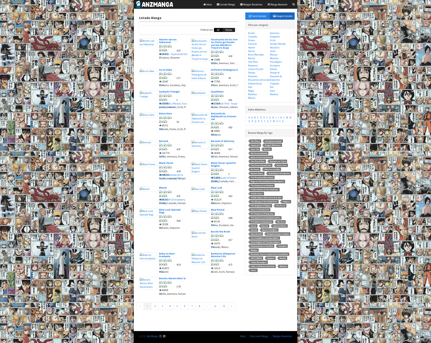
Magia (251, 90)
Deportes (275, 79)
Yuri (272, 87)
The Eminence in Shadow (262, 185)
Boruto (267, 149)
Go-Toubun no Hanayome (262, 214)
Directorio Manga (259, 336)
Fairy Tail (255, 149)
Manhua (274, 94)
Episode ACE (256, 234)
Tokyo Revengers (259, 262)
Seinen (273, 69)
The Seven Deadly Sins (261, 165)
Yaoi (250, 87)
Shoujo (251, 72)
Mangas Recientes (252, 4)
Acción (251, 33)
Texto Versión (258, 16)
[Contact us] (160, 336)
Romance (253, 65)
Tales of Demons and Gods (263, 266)
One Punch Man (258, 161)
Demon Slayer (257, 173)
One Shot (253, 61)
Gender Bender (278, 43)
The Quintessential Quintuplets (265, 218)
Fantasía (252, 43)
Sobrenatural (255, 83)
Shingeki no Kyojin (273, 141)
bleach (254, 230)
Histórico (274, 47)
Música (251, 97)
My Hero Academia (259, 153)
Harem (251, 47)
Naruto (264, 226)
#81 (161, 293)
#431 (161, 271)
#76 (212, 85)
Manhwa (252, 94)
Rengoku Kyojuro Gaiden (278, 234)
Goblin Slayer (257, 193)
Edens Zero (281, 165)
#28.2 (213, 63)
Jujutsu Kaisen (280, 226)
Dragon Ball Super (273, 145)
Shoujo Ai (274, 72)
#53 (212, 247)
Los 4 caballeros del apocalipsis (265, 238)
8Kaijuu (254, 250)
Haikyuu (286, 202)
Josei (272, 51)
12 (224, 306)
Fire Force (280, 206)
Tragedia (274, 83)
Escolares (275, 65)
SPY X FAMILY (256, 258)
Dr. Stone (255, 169)
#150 (161, 85)
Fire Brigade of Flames (261, 206)
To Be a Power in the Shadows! (264, 189)
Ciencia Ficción (255, 69)
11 (215, 306)
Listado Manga (227, 4)
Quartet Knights (269, 230)
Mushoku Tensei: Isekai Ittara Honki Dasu (269, 254)
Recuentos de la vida (259, 79)
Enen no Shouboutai (260, 210)
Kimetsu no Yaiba (272, 169)
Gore (272, 90)
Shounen (252, 76)
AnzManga (152, 336)
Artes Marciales (256, 54)
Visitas (228, 29)
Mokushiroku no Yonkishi (262, 246)
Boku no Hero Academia (261, 157)
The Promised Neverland (262, 177)
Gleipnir (270, 258)
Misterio (274, 58)
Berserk (281, 222)
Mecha (251, 58)
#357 (213, 203)
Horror (251, 51)
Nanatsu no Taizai (278, 161)
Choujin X (282, 246)
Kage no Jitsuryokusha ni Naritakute (267, 181)
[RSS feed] (164, 336)
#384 (161, 156)
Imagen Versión (284, 16)
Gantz (253, 270)
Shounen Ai (276, 76)
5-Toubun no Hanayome (261, 222)
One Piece (255, 141)
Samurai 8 (255, 145)
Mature (273, 54)
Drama (251, 40)
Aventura (274, 33)
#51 (212, 156)
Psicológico (276, 61)
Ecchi (272, 40)
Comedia (252, 36)
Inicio (209, 4)
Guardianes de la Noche (279, 173)
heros (253, 226)
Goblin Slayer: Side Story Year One (266, 197)
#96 (161, 129)
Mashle (283, 258)
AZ (218, 29)
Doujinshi (275, 36)
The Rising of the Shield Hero (264, 202)
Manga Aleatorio (278, 4)
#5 (212, 271)
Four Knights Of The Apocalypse (265, 242)
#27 (161, 227)
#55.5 (213, 134)
